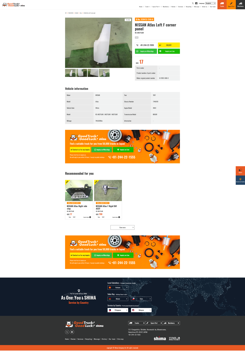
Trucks (137, 323)
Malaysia (141, 310)
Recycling (189, 6)
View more (122, 227)
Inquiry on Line (124, 149)
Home (140, 6)
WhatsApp (147, 51)
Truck (146, 6)
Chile (141, 299)
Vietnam (117, 287)
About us (204, 6)
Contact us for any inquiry (81, 149)
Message (196, 6)
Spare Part (155, 6)
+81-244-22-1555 (147, 45)
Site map (120, 339)
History (104, 339)
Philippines (118, 310)
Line (170, 51)
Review (173, 6)
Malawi (118, 299)
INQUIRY (169, 45)
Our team (213, 6)
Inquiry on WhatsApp (103, 149)
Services (180, 6)
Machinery (166, 6)
